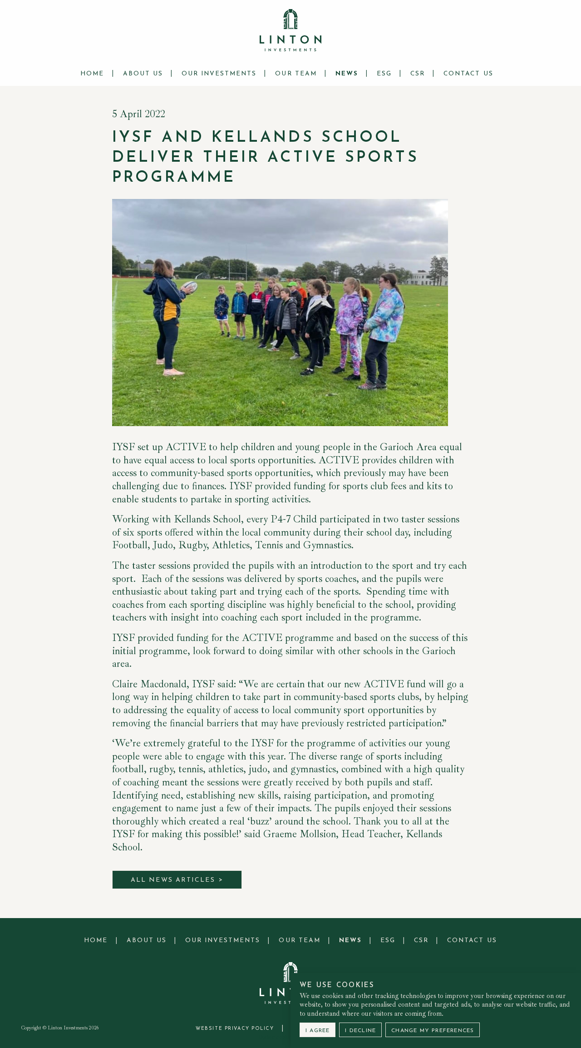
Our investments (219, 74)
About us (143, 74)
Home (92, 74)
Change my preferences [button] (432, 1030)
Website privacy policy (235, 1028)
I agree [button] (317, 1030)
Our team (295, 74)
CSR (417, 74)
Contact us (468, 74)
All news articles (173, 880)
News (346, 74)
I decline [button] (360, 1030)
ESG (384, 74)
